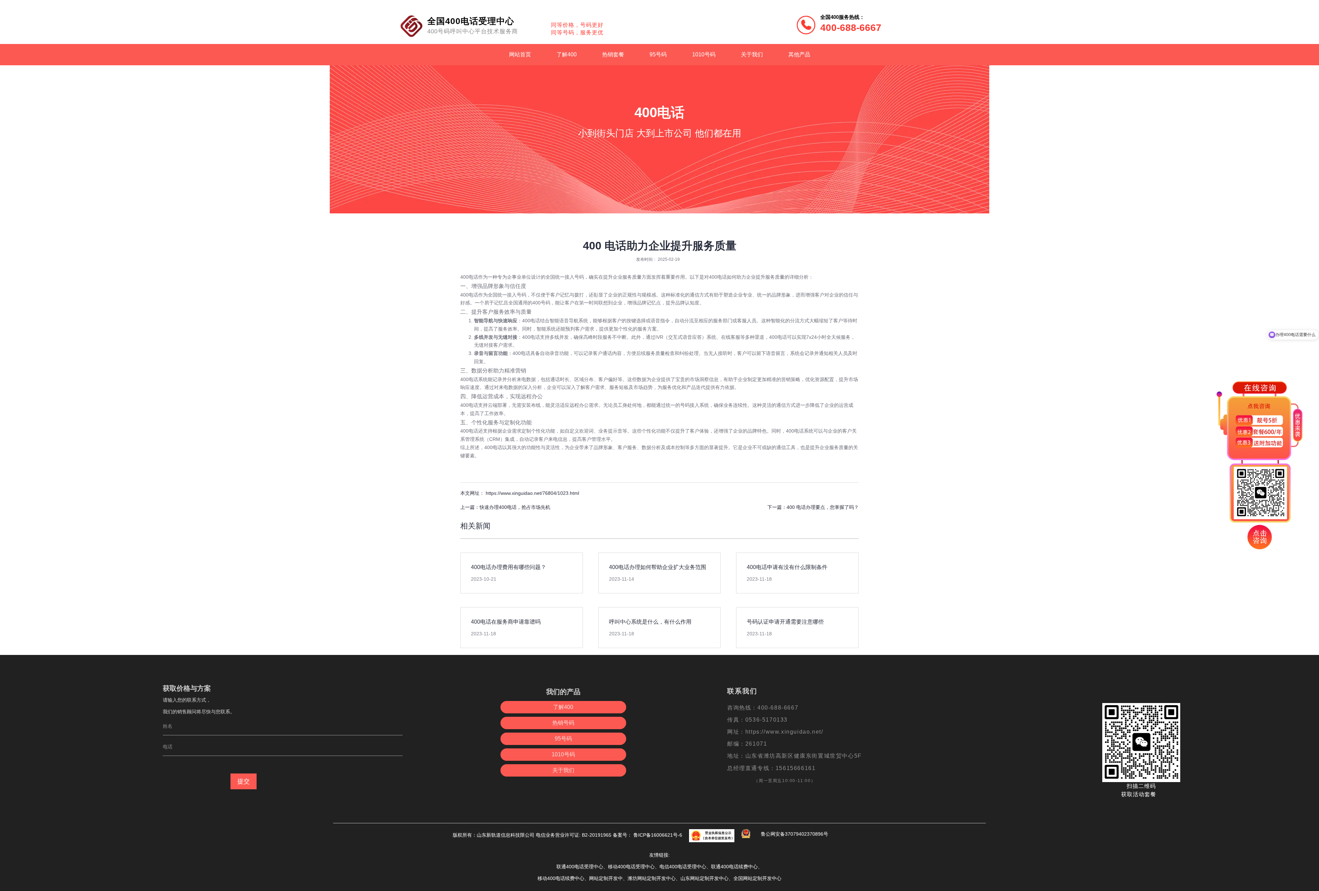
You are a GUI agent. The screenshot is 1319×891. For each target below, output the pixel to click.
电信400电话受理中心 (683, 866)
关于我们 (752, 54)
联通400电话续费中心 (734, 866)
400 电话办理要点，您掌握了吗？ (823, 507)
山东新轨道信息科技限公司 (506, 835)
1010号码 (703, 54)
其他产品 (799, 54)
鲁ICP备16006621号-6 (657, 835)
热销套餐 (613, 54)
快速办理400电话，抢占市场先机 (515, 507)
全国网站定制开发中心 (757, 878)
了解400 (566, 54)
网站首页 (520, 54)
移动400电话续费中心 (561, 878)
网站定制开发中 (606, 878)
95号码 (658, 54)
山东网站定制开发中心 (704, 878)
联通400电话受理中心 (579, 866)
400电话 (469, 277)
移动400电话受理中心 (631, 866)
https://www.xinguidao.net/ (784, 732)
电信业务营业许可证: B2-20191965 (573, 835)
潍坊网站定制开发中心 (652, 878)
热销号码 (563, 723)
